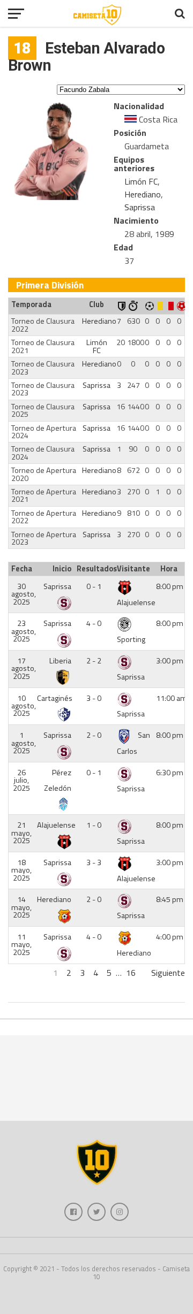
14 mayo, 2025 (21, 907)
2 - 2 (93, 661)
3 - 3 (93, 862)
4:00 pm (169, 937)
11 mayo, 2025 (21, 944)
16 (131, 972)
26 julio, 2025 (21, 780)
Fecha (21, 569)
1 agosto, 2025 (23, 743)
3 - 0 (93, 698)
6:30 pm (169, 772)
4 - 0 (93, 623)
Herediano (142, 194)
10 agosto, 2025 (23, 706)
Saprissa (139, 207)
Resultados (95, 569)
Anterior (23, 972)
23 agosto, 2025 (23, 631)
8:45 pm (169, 899)
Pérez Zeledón (57, 780)
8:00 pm (169, 586)
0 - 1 (93, 586)
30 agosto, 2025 (23, 594)
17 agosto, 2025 (23, 668)
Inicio (62, 569)
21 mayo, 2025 (21, 832)
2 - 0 (93, 735)
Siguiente (168, 972)
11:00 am (171, 698)
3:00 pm (169, 661)
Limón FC (141, 181)
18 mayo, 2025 (21, 870)
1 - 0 (93, 825)
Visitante (133, 569)
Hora (168, 569)
